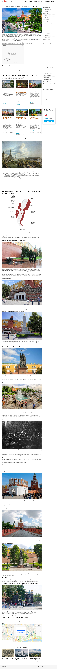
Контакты (53, 666)
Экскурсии (40, 1)
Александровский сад (46, 101)
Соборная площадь (46, 77)
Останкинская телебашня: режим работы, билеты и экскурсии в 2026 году (34, 660)
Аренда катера (45, 64)
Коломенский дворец (46, 39)
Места (52, 1)
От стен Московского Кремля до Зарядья (7, 118)
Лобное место (45, 105)
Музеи (26, 1)
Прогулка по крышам (46, 62)
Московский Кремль (46, 7)
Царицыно (45, 49)
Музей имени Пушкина (47, 25)
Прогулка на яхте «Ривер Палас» (48, 60)
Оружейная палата (46, 11)
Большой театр (45, 51)
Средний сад (6, 56)
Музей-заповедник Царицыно (48, 89)
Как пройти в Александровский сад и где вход (10, 62)
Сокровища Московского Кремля (34, 118)
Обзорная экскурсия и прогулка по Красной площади (21, 118)
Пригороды (47, 1)
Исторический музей (46, 21)
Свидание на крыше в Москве (48, 43)
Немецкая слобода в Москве (7, 658)
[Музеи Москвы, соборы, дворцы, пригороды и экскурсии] (9, 1)
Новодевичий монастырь (47, 47)
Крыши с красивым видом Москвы (48, 99)
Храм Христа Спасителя (47, 45)
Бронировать (49, 121)
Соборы (35, 1)
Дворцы (30, 1)
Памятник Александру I (8, 59)
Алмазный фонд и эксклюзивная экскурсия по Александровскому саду (21, 90)
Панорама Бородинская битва (48, 29)
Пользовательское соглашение (46, 666)
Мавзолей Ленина (46, 17)
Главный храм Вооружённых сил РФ (49, 83)
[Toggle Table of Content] (22, 45)
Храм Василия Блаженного (47, 75)
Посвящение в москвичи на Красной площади (7, 90)
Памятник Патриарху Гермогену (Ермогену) (10, 54)
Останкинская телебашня (47, 103)
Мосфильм (45, 41)
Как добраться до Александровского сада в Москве (10, 61)
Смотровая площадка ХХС (47, 79)
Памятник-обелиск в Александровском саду (10, 53)
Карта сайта (40, 666)
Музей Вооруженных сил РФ (47, 23)
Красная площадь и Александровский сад (35, 89)
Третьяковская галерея (47, 9)
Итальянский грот (7, 52)
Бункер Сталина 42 (46, 27)
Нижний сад (5, 60)
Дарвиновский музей (46, 19)
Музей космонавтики (46, 15)
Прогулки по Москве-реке (47, 53)
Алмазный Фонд (45, 13)
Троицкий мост (7, 58)
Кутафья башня (7, 57)
